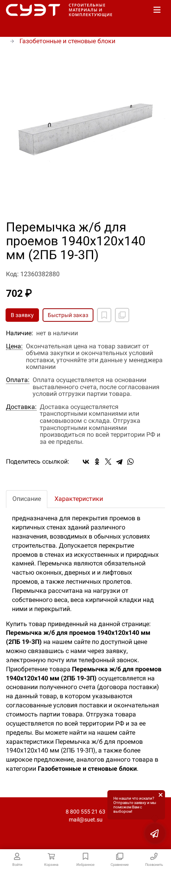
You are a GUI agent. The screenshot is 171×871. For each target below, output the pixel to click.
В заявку (22, 315)
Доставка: (21, 407)
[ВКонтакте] (86, 461)
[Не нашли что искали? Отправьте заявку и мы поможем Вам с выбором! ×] (155, 833)
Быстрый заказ (68, 315)
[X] (108, 461)
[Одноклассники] (97, 461)
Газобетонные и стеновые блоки (67, 41)
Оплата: (17, 380)
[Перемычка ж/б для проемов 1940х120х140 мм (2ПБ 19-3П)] (85, 133)
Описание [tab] (26, 498)
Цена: (14, 346)
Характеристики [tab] (78, 498)
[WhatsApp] (130, 461)
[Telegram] (119, 461)
